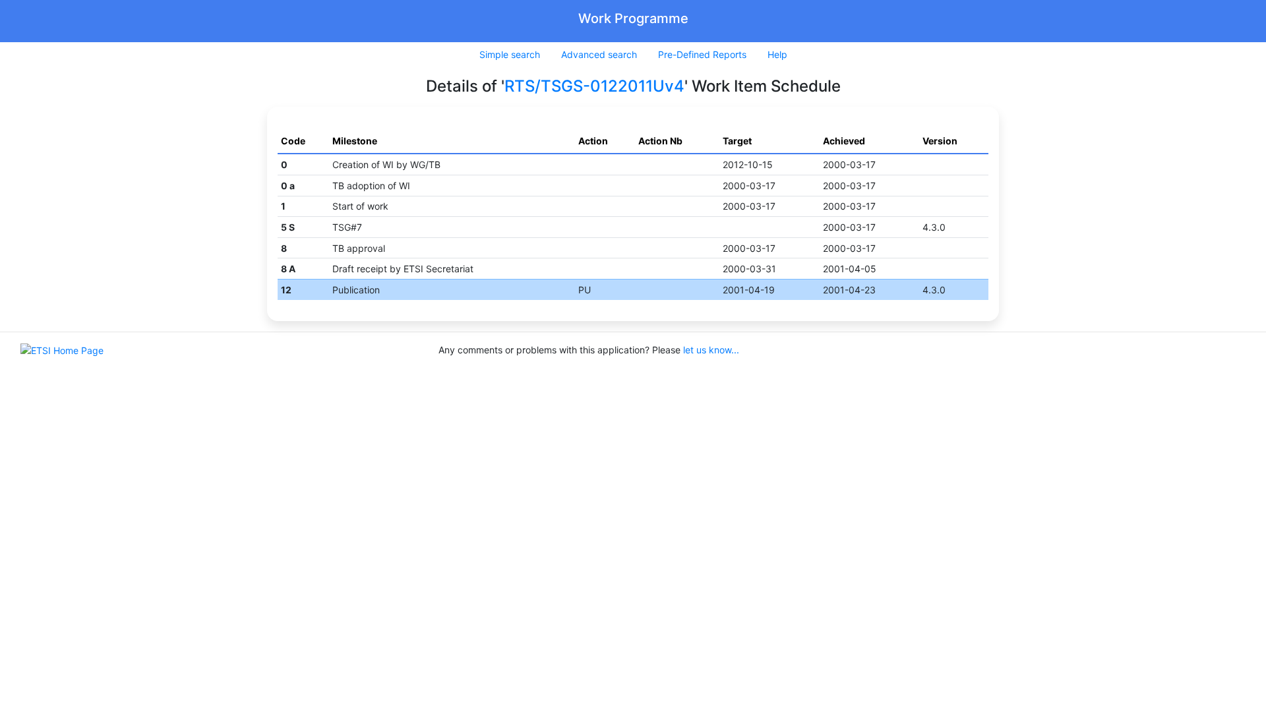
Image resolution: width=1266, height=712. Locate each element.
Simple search (509, 54)
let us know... (711, 349)
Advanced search (599, 54)
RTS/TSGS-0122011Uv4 (594, 86)
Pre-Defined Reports (702, 54)
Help (777, 54)
